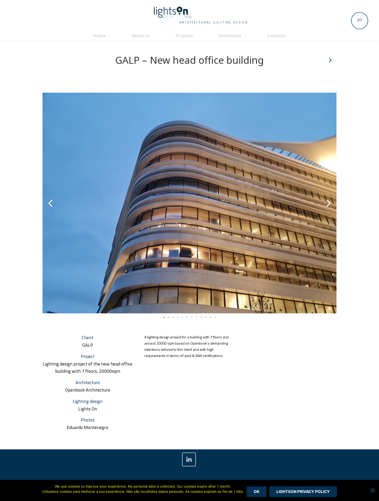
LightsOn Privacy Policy (303, 491)
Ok (256, 491)
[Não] (372, 490)
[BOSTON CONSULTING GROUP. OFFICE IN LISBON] (330, 60)
